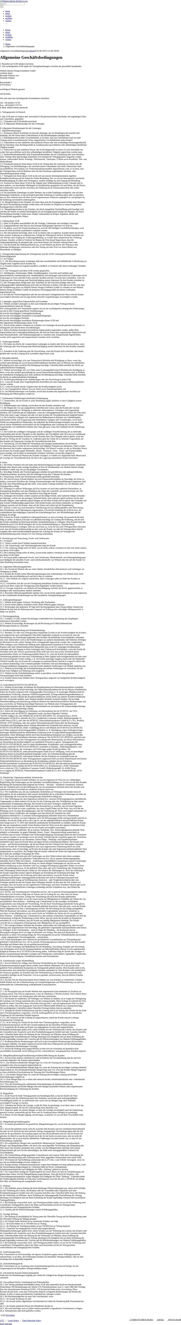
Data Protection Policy (31, 1320)
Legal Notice (13, 1320)
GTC (2, 1320)
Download (10, 1315)
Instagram (174, 1320)
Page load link (6, 1324)
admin (31, 51)
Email (160, 1320)
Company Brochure (141, 1320)
